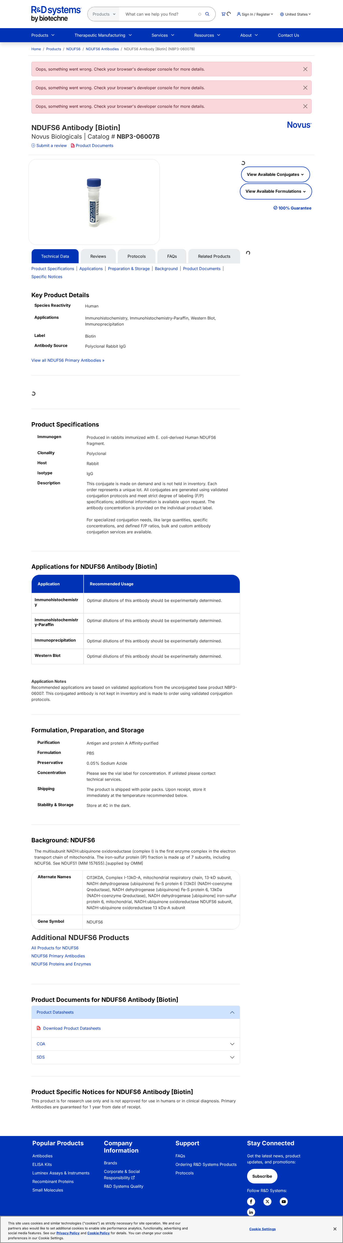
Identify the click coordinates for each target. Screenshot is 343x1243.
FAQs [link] (180, 1155)
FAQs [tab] (172, 256)
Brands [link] (110, 1162)
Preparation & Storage (129, 268)
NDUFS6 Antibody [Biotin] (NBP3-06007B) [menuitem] (159, 49)
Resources (204, 35)
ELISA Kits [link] (42, 1164)
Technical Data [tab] (55, 256)
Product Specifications (52, 268)
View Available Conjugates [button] (273, 174)
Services (160, 35)
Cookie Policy (98, 1233)
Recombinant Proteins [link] (53, 1181)
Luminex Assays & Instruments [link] (60, 1172)
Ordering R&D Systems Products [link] (206, 1164)
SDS (41, 1057)
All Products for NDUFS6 (55, 947)
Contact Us (288, 35)
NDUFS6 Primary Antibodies (58, 955)
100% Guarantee (295, 208)
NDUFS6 (73, 49)
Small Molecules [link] (47, 1190)
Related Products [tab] (214, 256)
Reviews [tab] (98, 256)
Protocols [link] (185, 1172)
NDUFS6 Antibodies (102, 49)
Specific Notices (46, 276)
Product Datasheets (55, 1012)
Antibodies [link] (42, 1155)
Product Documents (94, 145)
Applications (91, 268)
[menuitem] (36, 48)
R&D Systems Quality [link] (123, 1186)
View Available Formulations (274, 191)
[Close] (305, 69)
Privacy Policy (68, 1233)
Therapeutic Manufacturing (100, 35)
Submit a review (51, 145)
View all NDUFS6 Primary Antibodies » (67, 360)
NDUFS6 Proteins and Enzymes (61, 963)
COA (41, 1043)
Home (36, 49)
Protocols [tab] (137, 256)
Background (166, 268)
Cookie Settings (262, 1229)
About (246, 35)
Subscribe (262, 1176)
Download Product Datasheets (72, 1028)
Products (39, 35)
